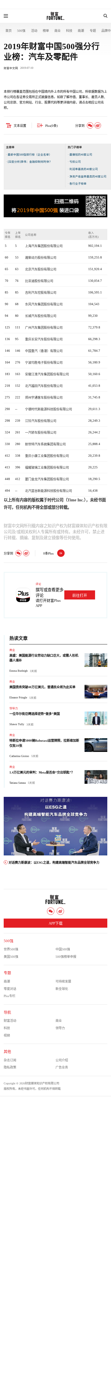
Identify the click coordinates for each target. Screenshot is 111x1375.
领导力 (13, 708)
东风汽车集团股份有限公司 (44, 304)
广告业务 (62, 1067)
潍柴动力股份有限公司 (40, 257)
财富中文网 (11, 68)
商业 (57, 30)
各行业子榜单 (78, 183)
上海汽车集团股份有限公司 (44, 246)
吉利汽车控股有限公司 (40, 292)
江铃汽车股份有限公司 (40, 421)
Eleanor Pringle (18, 697)
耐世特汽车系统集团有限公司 (45, 444)
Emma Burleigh (18, 670)
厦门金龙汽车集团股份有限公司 (47, 479)
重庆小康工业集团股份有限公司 (47, 456)
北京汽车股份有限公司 (40, 269)
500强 (21, 30)
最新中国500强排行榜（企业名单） (30, 154)
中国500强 (63, 949)
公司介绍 (62, 1060)
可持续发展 (63, 981)
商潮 (81, 30)
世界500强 (11, 949)
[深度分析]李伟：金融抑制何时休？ (30, 161)
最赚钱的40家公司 (80, 154)
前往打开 (79, 595)
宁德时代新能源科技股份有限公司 (48, 409)
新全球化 (62, 989)
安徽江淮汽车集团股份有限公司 (47, 374)
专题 (93, 30)
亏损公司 (75, 161)
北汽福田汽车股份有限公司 (44, 386)
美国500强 (11, 956)
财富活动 (10, 1020)
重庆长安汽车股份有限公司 (44, 339)
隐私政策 (10, 1067)
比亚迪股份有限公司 (39, 281)
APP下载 (56, 923)
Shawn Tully (16, 724)
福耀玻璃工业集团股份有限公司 (47, 467)
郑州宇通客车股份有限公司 (44, 397)
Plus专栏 (9, 996)
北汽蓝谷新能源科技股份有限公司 (48, 491)
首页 (8, 30)
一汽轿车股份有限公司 (40, 432)
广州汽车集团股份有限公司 (44, 327)
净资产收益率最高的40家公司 (87, 176)
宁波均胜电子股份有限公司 (44, 362)
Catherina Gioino (19, 756)
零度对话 (10, 989)
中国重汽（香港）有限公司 (44, 351)
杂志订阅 (10, 1060)
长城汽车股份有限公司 (40, 316)
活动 (34, 30)
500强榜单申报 (66, 956)
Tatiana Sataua (17, 782)
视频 (7, 1035)
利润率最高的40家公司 (83, 169)
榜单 (46, 30)
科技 (69, 30)
